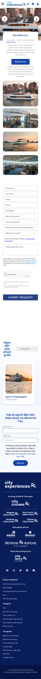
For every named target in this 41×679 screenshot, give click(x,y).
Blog (4, 595)
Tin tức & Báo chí (9, 615)
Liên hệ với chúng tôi (10, 612)
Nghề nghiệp (7, 588)
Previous (4, 19)
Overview (11, 40)
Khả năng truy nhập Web (12, 650)
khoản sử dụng (16, 454)
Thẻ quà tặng (7, 647)
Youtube (34, 570)
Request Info (20, 62)
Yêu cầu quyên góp (10, 599)
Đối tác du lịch (8, 626)
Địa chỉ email (7, 427)
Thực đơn (3, 4)
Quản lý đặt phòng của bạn (12, 619)
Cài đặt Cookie (8, 657)
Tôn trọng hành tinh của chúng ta (15, 591)
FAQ (4, 608)
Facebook (7, 570)
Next (36, 19)
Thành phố (7, 436)
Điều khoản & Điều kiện (11, 636)
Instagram (14, 570)
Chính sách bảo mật (10, 643)
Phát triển (6, 654)
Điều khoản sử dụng (10, 639)
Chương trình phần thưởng (12, 623)
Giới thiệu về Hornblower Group (14, 584)
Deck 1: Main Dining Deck (27, 40)
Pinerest (27, 570)
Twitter (20, 570)
